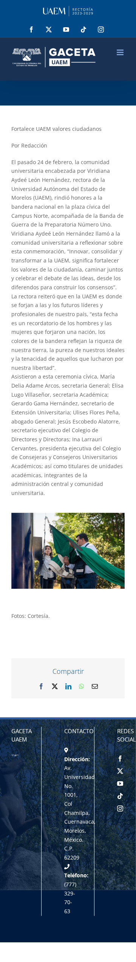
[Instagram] (120, 808)
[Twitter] (120, 771)
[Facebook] (120, 759)
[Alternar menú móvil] (121, 52)
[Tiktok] (120, 796)
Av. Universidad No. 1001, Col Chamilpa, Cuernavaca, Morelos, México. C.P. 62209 (80, 812)
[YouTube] (120, 783)
